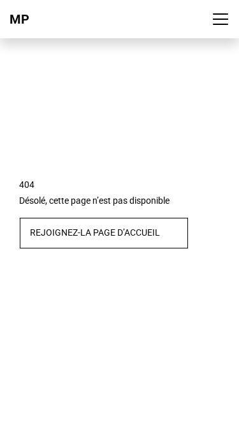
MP (19, 19)
